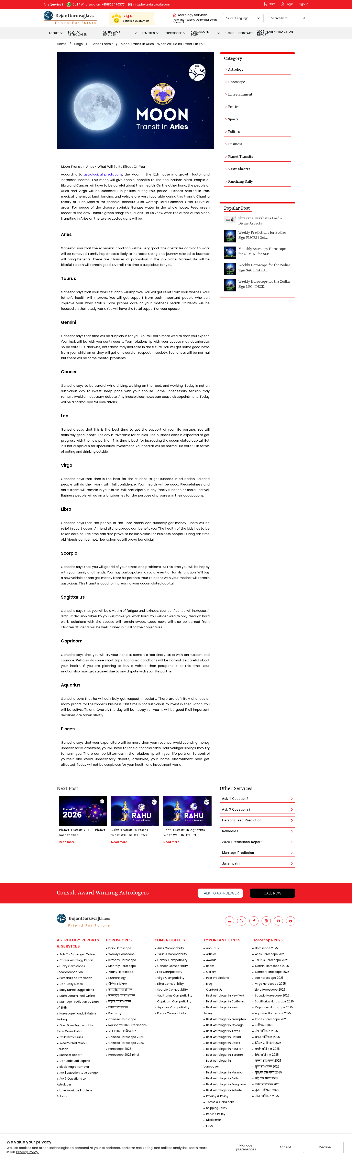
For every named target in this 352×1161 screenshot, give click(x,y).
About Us (212, 948)
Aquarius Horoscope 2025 (273, 1013)
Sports (233, 119)
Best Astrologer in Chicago (225, 1025)
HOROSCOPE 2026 (199, 33)
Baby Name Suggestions (76, 990)
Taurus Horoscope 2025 (271, 960)
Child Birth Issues (71, 1037)
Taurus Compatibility (172, 954)
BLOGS (229, 33)
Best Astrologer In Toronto (224, 1055)
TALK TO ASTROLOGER (77, 33)
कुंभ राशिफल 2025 (267, 1090)
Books (210, 966)
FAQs (209, 1126)
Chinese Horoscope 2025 (126, 1037)
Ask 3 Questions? (236, 809)
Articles (211, 954)
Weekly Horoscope (121, 954)
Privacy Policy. (27, 1152)
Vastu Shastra (239, 169)
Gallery (211, 972)
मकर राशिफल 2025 (267, 1084)
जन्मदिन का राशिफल (121, 995)
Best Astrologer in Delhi (222, 1078)
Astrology (235, 70)
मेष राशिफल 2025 (266, 1031)
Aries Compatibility (170, 948)
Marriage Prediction (238, 853)
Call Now (272, 893)
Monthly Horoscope (122, 966)
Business (235, 144)
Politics (234, 132)
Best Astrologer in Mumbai (224, 1072)
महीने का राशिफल (119, 1001)
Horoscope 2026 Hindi (123, 1055)
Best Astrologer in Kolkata (224, 1090)
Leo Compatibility (169, 972)
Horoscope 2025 (266, 948)
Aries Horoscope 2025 (270, 954)
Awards (211, 960)
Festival (234, 107)
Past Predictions (217, 978)
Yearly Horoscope (120, 972)
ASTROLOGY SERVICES (111, 33)
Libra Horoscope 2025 (270, 990)
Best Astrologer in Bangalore (226, 1084)
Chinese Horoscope (122, 1019)
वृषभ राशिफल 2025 (267, 1037)
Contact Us (214, 990)
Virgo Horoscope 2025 (270, 984)
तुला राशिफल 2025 (267, 1066)
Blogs (78, 44)
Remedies (230, 831)
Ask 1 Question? (235, 799)
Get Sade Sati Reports (74, 1061)
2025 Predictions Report (242, 842)
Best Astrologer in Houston (224, 1049)
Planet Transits (240, 157)
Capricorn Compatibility (174, 1001)
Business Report (70, 1055)
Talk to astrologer (220, 893)
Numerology (117, 978)
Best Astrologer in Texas (223, 1031)
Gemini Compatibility (172, 960)
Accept (285, 1147)
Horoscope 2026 (119, 1049)
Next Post (67, 789)
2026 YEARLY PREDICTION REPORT (275, 33)
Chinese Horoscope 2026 (126, 1043)
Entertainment (240, 94)
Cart (272, 4)
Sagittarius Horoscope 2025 (274, 1001)
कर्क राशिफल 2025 (267, 1049)
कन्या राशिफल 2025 (268, 1061)
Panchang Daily (240, 182)
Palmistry (114, 1013)
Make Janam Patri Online (77, 996)
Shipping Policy (216, 1108)
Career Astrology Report (76, 960)
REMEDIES (148, 33)
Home (61, 44)
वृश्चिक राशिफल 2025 (268, 1072)
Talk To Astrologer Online (77, 954)
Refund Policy (215, 1114)
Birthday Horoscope (122, 960)
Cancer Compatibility (172, 966)
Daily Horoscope (119, 948)
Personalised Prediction (241, 820)
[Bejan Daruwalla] (70, 18)
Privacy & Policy (217, 1096)
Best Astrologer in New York (225, 995)
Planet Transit (101, 44)
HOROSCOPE (173, 33)
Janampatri (231, 863)
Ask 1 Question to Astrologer (79, 1073)
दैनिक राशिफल (118, 984)
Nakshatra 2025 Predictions (127, 1025)
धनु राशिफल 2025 (266, 1078)
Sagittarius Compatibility (174, 995)
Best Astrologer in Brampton (226, 1019)
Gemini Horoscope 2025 (272, 966)
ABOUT (54, 33)
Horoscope (236, 82)
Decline (325, 1147)
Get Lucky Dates (71, 984)
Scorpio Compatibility (172, 990)
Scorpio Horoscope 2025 (272, 995)
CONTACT (245, 33)
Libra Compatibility (170, 984)
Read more (67, 842)
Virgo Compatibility (170, 978)
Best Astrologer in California (225, 1001)
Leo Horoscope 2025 (269, 978)
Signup (303, 4)
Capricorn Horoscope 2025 (274, 1007)
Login (289, 4)
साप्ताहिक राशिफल (120, 990)
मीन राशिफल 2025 (267, 1096)
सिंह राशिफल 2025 (267, 1055)
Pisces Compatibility (171, 1013)
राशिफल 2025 (264, 1025)
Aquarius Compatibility (173, 1007)
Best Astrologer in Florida (223, 1037)
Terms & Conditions (220, 1102)
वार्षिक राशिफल (118, 1007)
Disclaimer (213, 1120)
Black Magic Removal (74, 1067)
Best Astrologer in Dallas (223, 1043)
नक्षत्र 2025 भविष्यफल (122, 1031)
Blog (209, 984)
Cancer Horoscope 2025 (272, 972)
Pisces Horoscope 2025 (271, 1019)
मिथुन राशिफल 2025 (268, 1043)
